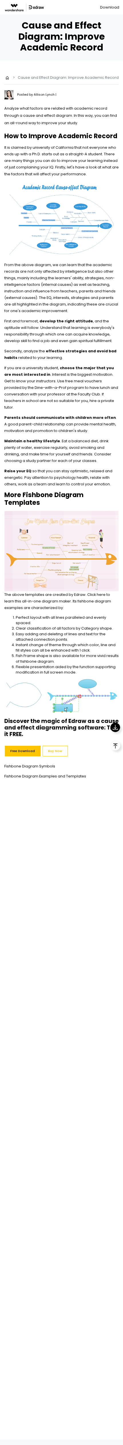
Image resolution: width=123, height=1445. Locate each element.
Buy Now (55, 751)
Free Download (22, 751)
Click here (96, 594)
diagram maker (56, 601)
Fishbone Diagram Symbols (29, 766)
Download (109, 7)
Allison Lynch (44, 94)
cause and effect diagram (47, 115)
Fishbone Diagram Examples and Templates (45, 776)
